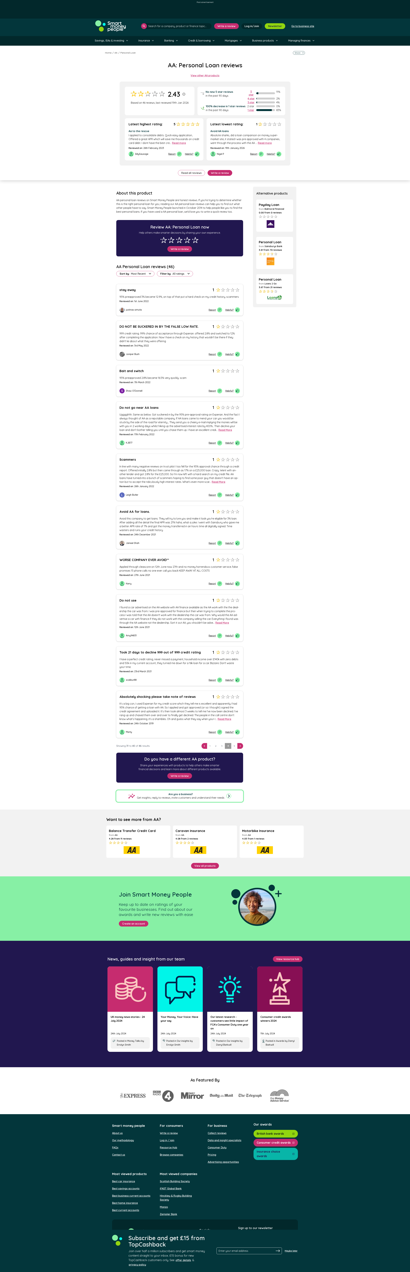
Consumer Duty (217, 1147)
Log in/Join (252, 26)
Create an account (133, 923)
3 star (251, 102)
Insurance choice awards (268, 1154)
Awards (280, 1040)
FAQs (115, 1147)
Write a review (226, 26)
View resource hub (287, 959)
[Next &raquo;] (240, 746)
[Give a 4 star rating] (187, 240)
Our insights (183, 1040)
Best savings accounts (125, 1188)
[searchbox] (176, 26)
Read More (225, 430)
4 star (251, 98)
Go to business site (302, 26)
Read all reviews (191, 173)
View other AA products (205, 75)
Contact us (118, 1154)
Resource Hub (168, 1147)
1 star (251, 110)
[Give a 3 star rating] (179, 240)
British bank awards (270, 1133)
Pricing (212, 1154)
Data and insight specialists (224, 1140)
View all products (205, 865)
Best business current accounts (131, 1195)
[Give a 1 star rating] (163, 240)
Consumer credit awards (274, 1142)
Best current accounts (125, 1210)
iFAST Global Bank (171, 1188)
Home (108, 52)
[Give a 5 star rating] (195, 240)
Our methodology (123, 1140)
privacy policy (137, 1264)
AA (116, 52)
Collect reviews (217, 1133)
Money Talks (134, 1040)
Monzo (164, 1207)
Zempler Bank (168, 1214)
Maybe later (291, 1250)
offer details (183, 1260)
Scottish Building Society (175, 1181)
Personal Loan (128, 52)
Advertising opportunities (223, 1162)
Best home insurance (125, 1203)
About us (117, 1133)
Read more (179, 143)
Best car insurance (123, 1181)
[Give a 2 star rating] (171, 240)
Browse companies (171, 1154)
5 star (251, 93)
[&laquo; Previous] (204, 746)
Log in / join (167, 1140)
